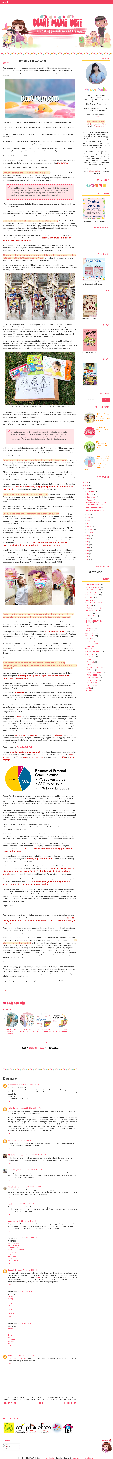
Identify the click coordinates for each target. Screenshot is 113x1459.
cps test (38, 1277)
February (90, 529)
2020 (87, 485)
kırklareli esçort (14, 1245)
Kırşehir (11, 1341)
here (98, 117)
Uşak (10, 1309)
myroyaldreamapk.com (17, 1358)
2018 (87, 536)
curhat (88, 631)
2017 (87, 539)
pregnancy (89, 659)
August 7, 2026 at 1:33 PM (27, 1270)
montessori (90, 654)
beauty (88, 625)
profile (88, 665)
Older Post (70, 1403)
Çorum (10, 1331)
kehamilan (89, 646)
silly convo (90, 685)
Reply (10, 1101)
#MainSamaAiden (92, 590)
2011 (87, 557)
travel (87, 688)
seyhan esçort (13, 1247)
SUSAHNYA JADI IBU (92, 608)
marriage (88, 649)
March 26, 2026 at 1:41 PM (26, 1221)
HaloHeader (49, 1458)
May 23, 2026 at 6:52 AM (27, 1238)
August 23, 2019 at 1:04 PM (36, 1155)
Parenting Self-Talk (25, 747)
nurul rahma (13, 1085)
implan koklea (91, 641)
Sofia (10, 1355)
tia (9, 1140)
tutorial (88, 691)
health (87, 638)
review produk (91, 680)
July (88, 514)
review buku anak (93, 672)
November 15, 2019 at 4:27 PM (31, 1170)
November (91, 491)
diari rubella (90, 633)
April (89, 523)
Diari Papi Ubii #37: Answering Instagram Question (98, 503)
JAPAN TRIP (89, 600)
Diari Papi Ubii (91, 595)
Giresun (11, 1314)
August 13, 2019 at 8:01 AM (28, 1085)
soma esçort (13, 1256)
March (89, 526)
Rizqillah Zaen (13, 1187)
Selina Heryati (13, 1170)
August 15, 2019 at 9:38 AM (21, 1140)
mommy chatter (92, 651)
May (88, 520)
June (89, 517)
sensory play (90, 683)
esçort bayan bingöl (16, 1250)
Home (40, 1403)
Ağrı (9, 1305)
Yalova (10, 1344)
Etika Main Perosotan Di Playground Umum (103, 445)
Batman (11, 1346)
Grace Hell (12, 1270)
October (90, 494)
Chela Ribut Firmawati (16, 1155)
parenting (43, 1042)
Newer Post (9, 1403)
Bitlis (10, 1335)
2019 (87, 488)
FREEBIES (88, 597)
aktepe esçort (13, 1260)
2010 (87, 560)
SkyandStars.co (88, 1458)
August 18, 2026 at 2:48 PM (23, 1355)
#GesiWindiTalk (92, 584)
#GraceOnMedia (92, 587)
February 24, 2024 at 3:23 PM (24, 1204)
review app (89, 670)
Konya (10, 1303)
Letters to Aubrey (93, 603)
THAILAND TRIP (91, 610)
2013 (87, 551)
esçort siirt (12, 1254)
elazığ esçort (13, 1252)
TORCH (87, 613)
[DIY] (86, 618)
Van (9, 1337)
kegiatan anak (91, 644)
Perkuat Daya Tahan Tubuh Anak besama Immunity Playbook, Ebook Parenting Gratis (97, 463)
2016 (87, 542)
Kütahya (11, 1333)
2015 (87, 545)
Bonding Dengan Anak (95, 510)
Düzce (10, 1297)
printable (89, 662)
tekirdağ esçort (14, 1243)
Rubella (88, 605)
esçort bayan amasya (16, 1258)
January (90, 532)
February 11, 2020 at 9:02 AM (31, 1187)
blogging (89, 628)
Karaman (11, 1339)
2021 (87, 482)
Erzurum (11, 1307)
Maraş (10, 1299)
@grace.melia (36, 1048)
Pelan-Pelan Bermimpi (95, 507)
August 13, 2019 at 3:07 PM (30, 1108)
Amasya (11, 1329)
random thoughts (93, 667)
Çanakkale (12, 1301)
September (91, 497)
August (90, 500)
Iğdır (10, 1312)
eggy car (11, 1221)
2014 (87, 548)
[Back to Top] (106, 1446)
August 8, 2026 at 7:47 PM (28, 1291)
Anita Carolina (13, 1108)
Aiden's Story (91, 592)
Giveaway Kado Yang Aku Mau (103, 429)
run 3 (10, 1204)
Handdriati (76, 1458)
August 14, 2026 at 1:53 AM (28, 1323)
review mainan (91, 678)
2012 (87, 554)
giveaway (89, 636)
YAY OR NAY (89, 616)
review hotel (91, 675)
